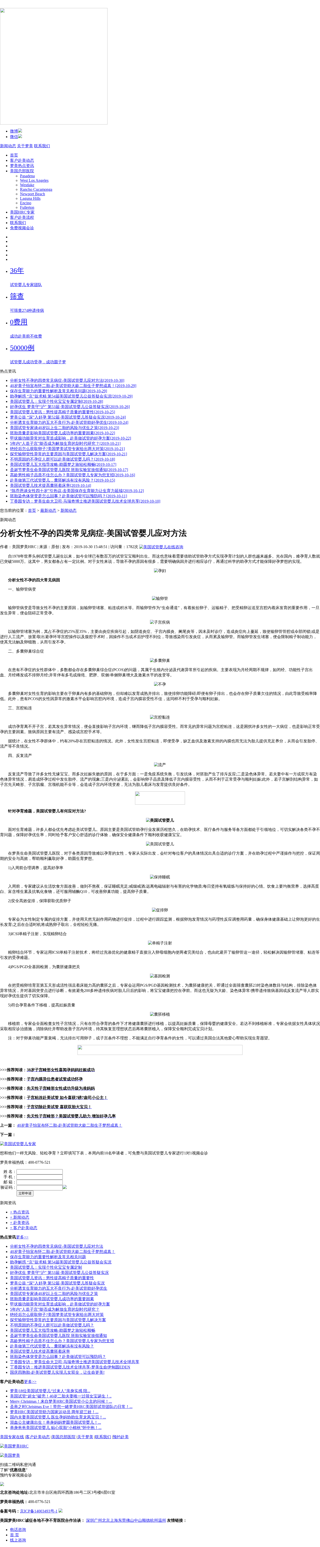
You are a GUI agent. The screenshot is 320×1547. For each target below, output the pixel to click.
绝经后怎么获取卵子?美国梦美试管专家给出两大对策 (57, 1314)
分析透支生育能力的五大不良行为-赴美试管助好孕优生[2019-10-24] (69, 422)
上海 (114, 1520)
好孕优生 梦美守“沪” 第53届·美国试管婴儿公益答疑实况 (59, 1272)
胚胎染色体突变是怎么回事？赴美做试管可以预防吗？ (58, 1356)
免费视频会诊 (22, 228)
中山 (138, 1520)
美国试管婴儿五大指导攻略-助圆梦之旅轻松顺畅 (52, 1330)
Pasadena (27, 176)
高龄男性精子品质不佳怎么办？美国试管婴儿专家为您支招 (62, 1341)
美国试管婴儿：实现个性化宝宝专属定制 (46, 1267)
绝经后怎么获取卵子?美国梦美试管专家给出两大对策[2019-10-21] (67, 449)
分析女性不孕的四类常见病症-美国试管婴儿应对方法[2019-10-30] (67, 380)
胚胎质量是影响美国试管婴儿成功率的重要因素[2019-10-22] (62, 433)
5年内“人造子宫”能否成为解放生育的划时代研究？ (55, 1309)
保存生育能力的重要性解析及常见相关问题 (48, 1257)
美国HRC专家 (22, 212)
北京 (106, 1520)
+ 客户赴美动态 (23, 1228)
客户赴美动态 (22, 160)
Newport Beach (32, 194)
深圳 (90, 1520)
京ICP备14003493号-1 (39, 1511)
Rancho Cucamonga (36, 189)
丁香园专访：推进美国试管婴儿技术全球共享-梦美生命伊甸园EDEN (70, 1367)
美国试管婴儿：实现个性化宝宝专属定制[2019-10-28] (56, 401)
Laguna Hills (30, 198)
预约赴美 (121, 1437)
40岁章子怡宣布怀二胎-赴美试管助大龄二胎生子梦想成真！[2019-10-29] (73, 386)
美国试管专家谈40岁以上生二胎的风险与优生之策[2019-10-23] (64, 428)
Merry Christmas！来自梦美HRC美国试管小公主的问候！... (61, 1401)
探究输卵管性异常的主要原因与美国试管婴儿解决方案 (58, 1320)
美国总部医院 (22, 171)
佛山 (130, 1520)
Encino (25, 203)
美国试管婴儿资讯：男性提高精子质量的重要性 (52, 1278)
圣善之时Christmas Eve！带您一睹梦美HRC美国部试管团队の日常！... (71, 1406)
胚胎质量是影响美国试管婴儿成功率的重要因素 (52, 1299)
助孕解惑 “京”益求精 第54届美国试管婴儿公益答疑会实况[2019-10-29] (71, 396)
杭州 (154, 1520)
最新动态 (48, 510)
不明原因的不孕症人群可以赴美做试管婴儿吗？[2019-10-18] (62, 459)
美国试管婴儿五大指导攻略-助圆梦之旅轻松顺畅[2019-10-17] (63, 464)
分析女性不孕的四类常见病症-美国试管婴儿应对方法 (56, 1246)
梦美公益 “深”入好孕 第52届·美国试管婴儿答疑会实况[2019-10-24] (68, 417)
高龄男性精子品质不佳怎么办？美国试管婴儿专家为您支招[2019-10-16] (72, 475)
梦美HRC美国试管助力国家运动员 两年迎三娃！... (54, 1412)
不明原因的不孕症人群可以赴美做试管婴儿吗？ (52, 1325)
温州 (162, 1520)
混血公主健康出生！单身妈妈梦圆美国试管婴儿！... (55, 1422)
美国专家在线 (12, 1437)
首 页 (14, 1535)
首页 (14, 155)
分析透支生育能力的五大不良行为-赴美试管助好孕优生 (58, 1288)
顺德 (146, 1520)
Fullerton (27, 207)
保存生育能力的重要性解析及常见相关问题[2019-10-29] (58, 391)
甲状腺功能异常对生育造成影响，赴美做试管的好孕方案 (60, 1304)
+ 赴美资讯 (19, 1222)
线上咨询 (18, 1540)
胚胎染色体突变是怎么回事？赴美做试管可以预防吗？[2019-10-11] (68, 496)
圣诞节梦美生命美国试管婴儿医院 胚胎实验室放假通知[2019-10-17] (69, 470)
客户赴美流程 (22, 217)
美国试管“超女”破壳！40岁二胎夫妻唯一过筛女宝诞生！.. (61, 1396)
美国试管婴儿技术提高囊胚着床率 (40, 1351)
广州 (98, 1520)
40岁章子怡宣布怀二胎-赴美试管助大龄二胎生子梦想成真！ (69, 1125)
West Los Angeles (34, 180)
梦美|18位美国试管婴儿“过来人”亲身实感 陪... (50, 1391)
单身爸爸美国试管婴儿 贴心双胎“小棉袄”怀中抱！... (56, 1427)
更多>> (22, 1237)
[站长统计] (60, 1511)
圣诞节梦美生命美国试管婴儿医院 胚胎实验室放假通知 (58, 1335)
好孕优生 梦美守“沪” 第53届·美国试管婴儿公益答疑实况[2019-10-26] (70, 407)
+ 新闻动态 (19, 1217)
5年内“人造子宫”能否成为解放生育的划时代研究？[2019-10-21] (65, 443)
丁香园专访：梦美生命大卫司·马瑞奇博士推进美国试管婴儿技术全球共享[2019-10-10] (85, 501)
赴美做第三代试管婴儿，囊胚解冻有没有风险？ (52, 1346)
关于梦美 (25, 146)
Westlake (27, 185)
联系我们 (42, 146)
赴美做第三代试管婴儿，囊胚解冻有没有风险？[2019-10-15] (62, 480)
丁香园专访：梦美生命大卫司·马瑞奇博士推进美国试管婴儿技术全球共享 (74, 1362)
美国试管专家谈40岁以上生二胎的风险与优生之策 (54, 1293)
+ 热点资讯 (19, 1212)
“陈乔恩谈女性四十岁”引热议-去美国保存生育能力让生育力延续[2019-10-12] (77, 491)
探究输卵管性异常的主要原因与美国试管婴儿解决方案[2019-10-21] (68, 454)
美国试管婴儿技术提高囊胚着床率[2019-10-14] (50, 485)
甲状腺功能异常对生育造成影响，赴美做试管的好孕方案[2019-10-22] (70, 438)
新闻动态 (8, 146)
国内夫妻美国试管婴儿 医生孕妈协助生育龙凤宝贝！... (58, 1417)
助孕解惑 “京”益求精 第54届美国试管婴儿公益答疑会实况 (61, 1262)
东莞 (122, 1520)
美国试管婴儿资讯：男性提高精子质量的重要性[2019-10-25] (62, 412)
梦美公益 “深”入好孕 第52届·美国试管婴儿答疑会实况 (57, 1283)
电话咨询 (18, 1529)
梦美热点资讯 (22, 166)
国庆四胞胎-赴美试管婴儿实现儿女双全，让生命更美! (57, 1372)
